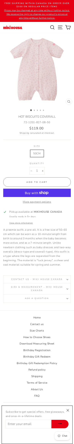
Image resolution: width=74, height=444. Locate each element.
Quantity (37, 163)
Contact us (37, 324)
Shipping (24, 132)
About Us (37, 389)
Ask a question (37, 298)
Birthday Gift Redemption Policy (37, 363)
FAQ (37, 396)
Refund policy (37, 369)
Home (37, 317)
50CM (37, 153)
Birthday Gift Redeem (37, 356)
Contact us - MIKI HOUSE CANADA (37, 279)
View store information (21, 223)
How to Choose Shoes (37, 337)
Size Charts (37, 330)
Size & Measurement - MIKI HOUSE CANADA (37, 289)
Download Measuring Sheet (37, 343)
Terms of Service (37, 383)
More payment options (37, 202)
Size (37, 146)
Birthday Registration (36, 350)
